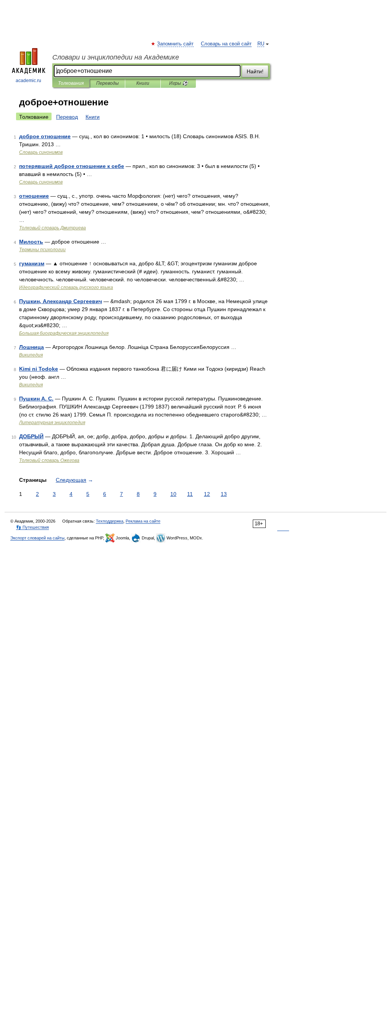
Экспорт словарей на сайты (37, 538)
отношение (34, 196)
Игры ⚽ (178, 83)
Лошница (31, 347)
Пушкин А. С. (36, 399)
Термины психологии (42, 249)
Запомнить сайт (176, 44)
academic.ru (28, 80)
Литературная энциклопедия (52, 422)
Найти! (255, 71)
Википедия (31, 355)
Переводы (107, 83)
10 (173, 494)
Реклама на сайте (143, 521)
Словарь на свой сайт (226, 44)
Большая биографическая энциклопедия (63, 333)
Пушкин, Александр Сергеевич (60, 301)
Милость (31, 242)
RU (260, 44)
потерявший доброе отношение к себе (71, 166)
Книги (142, 83)
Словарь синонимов (41, 152)
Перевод (67, 117)
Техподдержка (109, 521)
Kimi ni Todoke (38, 369)
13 (224, 494)
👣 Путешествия (32, 527)
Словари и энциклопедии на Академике (115, 57)
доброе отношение (45, 136)
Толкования (71, 83)
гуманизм (31, 263)
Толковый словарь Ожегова (49, 460)
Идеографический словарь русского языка (66, 287)
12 (207, 494)
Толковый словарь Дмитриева (52, 228)
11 (190, 494)
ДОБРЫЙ (31, 436)
